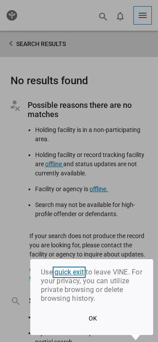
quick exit (69, 272)
